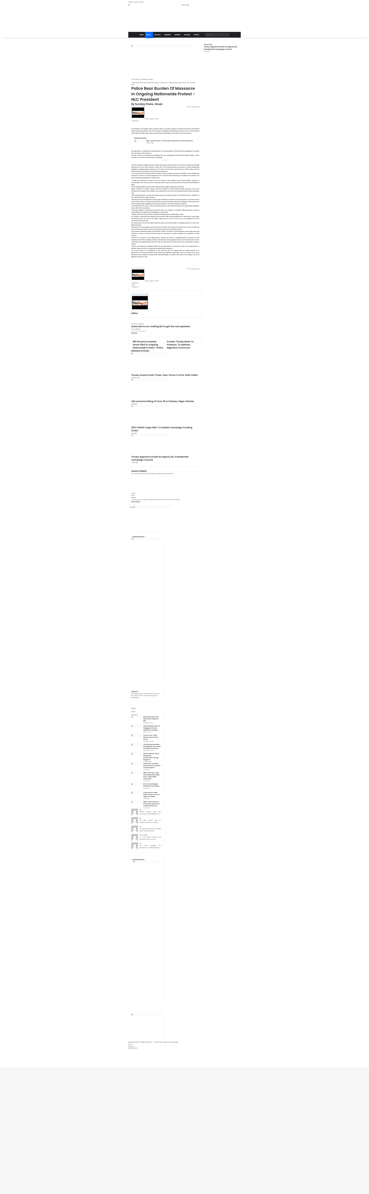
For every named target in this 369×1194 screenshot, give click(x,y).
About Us (131, 1046)
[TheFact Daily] (184, 16)
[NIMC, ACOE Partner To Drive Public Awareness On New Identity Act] (136, 802)
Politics (157, 35)
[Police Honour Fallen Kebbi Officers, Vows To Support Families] (136, 793)
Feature (187, 35)
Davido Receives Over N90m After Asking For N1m (151, 719)
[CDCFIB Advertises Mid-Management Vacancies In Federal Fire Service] (136, 745)
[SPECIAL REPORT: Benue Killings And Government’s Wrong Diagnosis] (136, 754)
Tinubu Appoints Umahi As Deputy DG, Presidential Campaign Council (221, 48)
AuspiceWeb (174, 1042)
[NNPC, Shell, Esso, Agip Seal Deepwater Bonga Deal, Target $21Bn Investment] (136, 773)
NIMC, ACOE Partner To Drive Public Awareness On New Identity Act (151, 804)
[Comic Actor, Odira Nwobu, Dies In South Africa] (136, 735)
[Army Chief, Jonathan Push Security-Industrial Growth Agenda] (136, 764)
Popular (133, 708)
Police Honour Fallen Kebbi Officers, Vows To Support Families (151, 795)
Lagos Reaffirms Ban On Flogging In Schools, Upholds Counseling (151, 728)
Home (142, 35)
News (148, 35)
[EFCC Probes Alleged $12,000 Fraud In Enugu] (136, 784)
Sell (140, 809)
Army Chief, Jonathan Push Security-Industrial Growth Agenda (151, 766)
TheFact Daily (158, 1042)
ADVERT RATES (132, 1048)
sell (140, 818)
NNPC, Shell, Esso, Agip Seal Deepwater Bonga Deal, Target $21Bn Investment (151, 776)
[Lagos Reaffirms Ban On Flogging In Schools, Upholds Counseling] (136, 726)
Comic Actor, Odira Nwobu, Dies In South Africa (150, 737)
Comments (134, 715)
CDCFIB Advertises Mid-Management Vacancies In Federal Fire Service (152, 746)
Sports (196, 35)
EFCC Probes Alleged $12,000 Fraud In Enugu (151, 785)
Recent (133, 711)
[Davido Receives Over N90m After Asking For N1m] (136, 717)
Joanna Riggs (143, 835)
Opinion (177, 35)
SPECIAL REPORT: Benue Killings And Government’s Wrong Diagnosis (151, 757)
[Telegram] (1, 1064)
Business (167, 35)
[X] (0, 1064)
